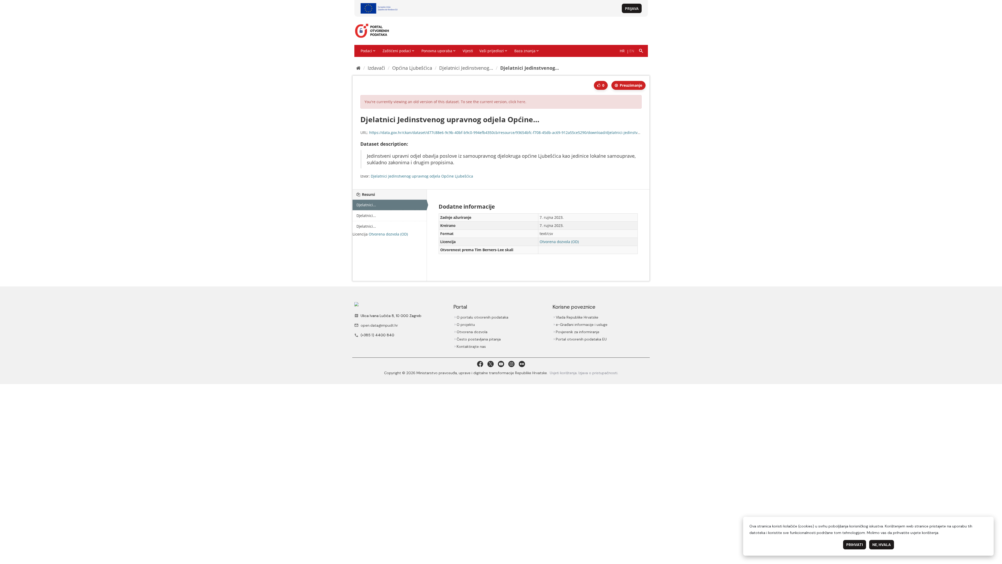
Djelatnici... (366, 204)
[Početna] (358, 68)
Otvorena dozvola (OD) (388, 234)
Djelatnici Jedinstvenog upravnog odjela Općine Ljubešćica (422, 176)
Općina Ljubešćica (412, 68)
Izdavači (376, 68)
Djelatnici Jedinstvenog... (466, 68)
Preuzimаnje (630, 85)
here (521, 101)
